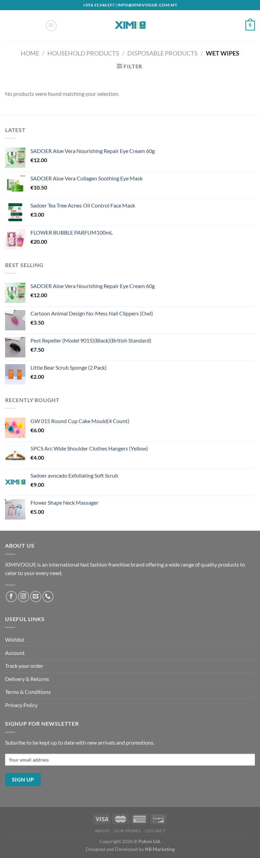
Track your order (24, 665)
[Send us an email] (35, 596)
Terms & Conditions (28, 691)
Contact (155, 830)
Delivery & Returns (27, 679)
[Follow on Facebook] (11, 596)
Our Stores (127, 830)
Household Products (83, 53)
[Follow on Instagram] (23, 596)
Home (30, 53)
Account (15, 653)
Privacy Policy (21, 705)
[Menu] (51, 25)
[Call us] (47, 596)
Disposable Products (162, 53)
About (102, 830)
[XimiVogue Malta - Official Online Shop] (130, 25)
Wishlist (14, 639)
